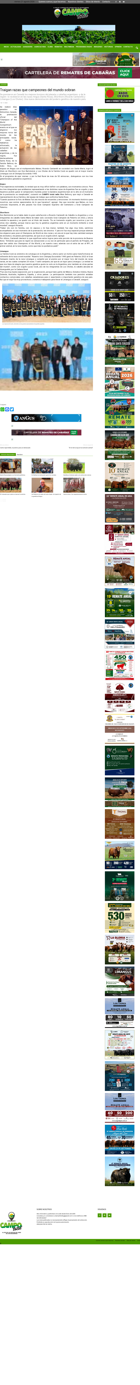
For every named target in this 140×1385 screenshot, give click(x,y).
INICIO (6, 47)
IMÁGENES (98, 47)
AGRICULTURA (40, 47)
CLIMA (50, 47)
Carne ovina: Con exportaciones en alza (75, 494)
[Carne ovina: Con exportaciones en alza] (78, 485)
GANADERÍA (27, 47)
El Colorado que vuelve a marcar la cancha (12, 494)
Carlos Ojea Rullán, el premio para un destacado (15, 448)
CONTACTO (128, 47)
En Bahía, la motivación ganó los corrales (44, 475)
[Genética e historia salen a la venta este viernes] (78, 466)
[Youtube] (124, 1)
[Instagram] (120, 1)
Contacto (106, 2)
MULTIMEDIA (69, 47)
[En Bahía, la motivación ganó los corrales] (46, 466)
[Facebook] (116, 1)
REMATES (58, 47)
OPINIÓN (118, 47)
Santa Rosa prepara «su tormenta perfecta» (12, 475)
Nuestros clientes (75, 2)
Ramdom (20, 454)
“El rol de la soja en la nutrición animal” (81, 448)
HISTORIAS (108, 47)
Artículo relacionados (8, 454)
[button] (137, 48)
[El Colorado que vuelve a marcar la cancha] (15, 485)
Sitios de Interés (93, 2)
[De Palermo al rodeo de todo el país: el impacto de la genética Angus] (46, 485)
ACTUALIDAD (15, 47)
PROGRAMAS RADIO (84, 47)
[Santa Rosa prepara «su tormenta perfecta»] (15, 466)
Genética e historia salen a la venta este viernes (77, 475)
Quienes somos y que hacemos (52, 2)
